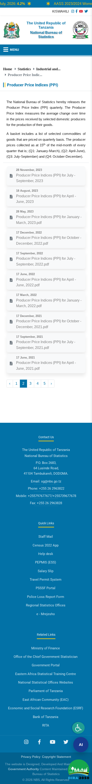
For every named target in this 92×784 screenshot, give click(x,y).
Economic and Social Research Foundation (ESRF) (45, 708)
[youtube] (81, 11)
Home (7, 69)
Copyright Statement (56, 757)
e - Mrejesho (45, 614)
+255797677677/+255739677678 (52, 496)
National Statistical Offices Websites (45, 682)
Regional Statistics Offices (45, 605)
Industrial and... (48, 69)
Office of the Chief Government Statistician (45, 657)
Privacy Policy (30, 757)
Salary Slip (45, 571)
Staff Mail (45, 537)
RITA (45, 725)
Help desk (45, 554)
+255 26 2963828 (49, 503)
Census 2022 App (46, 545)
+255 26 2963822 (51, 489)
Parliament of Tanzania (46, 691)
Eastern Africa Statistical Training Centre (45, 674)
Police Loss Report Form (45, 597)
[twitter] (86, 11)
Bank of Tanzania (45, 717)
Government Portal (46, 665)
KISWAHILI (60, 11)
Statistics (24, 69)
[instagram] (72, 11)
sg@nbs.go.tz (51, 481)
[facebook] (76, 11)
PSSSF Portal (45, 588)
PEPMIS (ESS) (45, 562)
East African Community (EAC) (46, 700)
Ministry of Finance (45, 648)
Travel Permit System (45, 580)
